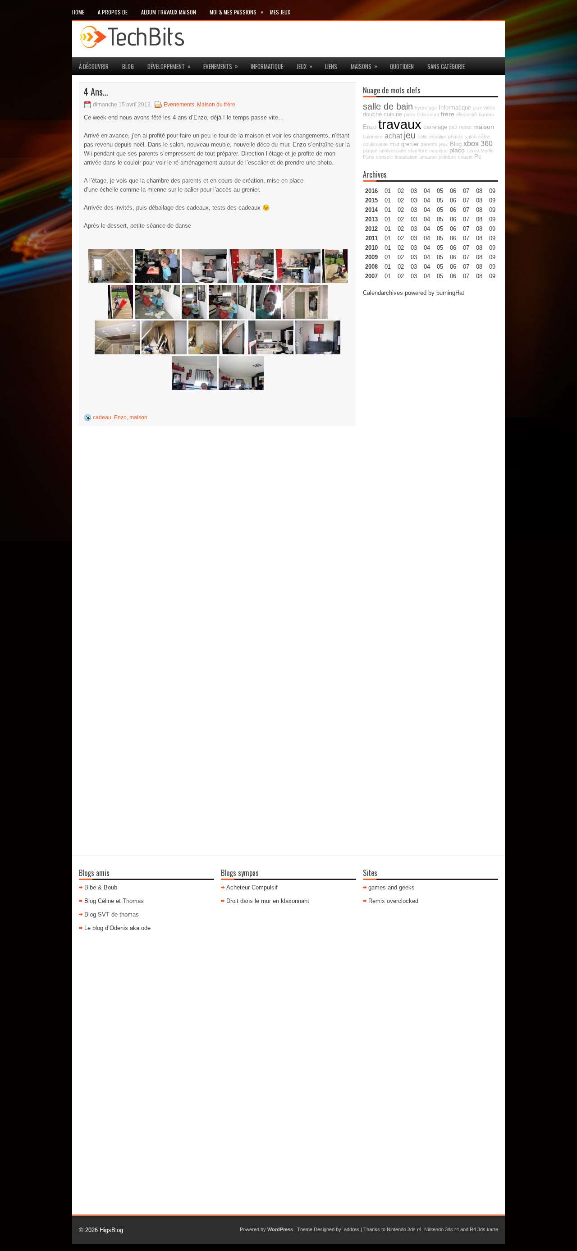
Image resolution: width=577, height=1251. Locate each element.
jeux (304, 66)
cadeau (102, 417)
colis (422, 136)
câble (484, 136)
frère (447, 114)
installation (406, 157)
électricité (466, 114)
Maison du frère (216, 104)
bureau (486, 114)
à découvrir (94, 66)
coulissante (375, 144)
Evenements (220, 66)
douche (372, 114)
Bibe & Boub (100, 887)
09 (492, 200)
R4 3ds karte (484, 1229)
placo (457, 150)
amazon (428, 157)
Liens (331, 66)
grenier (410, 144)
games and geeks (391, 887)
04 (427, 191)
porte (409, 114)
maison (138, 417)
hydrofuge (426, 107)
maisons (364, 66)
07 (466, 209)
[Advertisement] (430, 440)
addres (351, 1229)
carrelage (435, 127)
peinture (447, 157)
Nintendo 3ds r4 (404, 1229)
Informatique (267, 66)
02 (401, 191)
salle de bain (388, 106)
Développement (169, 66)
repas (465, 127)
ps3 (453, 127)
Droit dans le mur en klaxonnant (267, 901)
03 (414, 191)
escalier (437, 136)
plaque (370, 150)
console (384, 157)
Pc (477, 157)
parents (429, 144)
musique (438, 150)
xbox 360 (478, 143)
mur (394, 144)
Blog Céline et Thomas (114, 901)
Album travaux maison (168, 12)
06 (453, 209)
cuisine (393, 114)
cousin (465, 157)
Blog (128, 66)
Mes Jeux (280, 12)
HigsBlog (111, 1230)
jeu (410, 135)
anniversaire (392, 150)
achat (393, 136)
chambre (417, 150)
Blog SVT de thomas (111, 914)
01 (388, 191)
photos (455, 136)
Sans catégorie (446, 66)
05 (440, 219)
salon (470, 136)
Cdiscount (428, 114)
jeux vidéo (484, 107)
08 (479, 209)
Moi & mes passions (236, 12)
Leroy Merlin (480, 150)
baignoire (373, 136)
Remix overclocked (393, 901)
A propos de (113, 12)
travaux (399, 124)
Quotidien (402, 66)
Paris (368, 157)
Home (78, 12)
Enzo (120, 417)
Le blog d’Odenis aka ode (117, 928)
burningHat (450, 292)
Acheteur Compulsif (252, 887)
